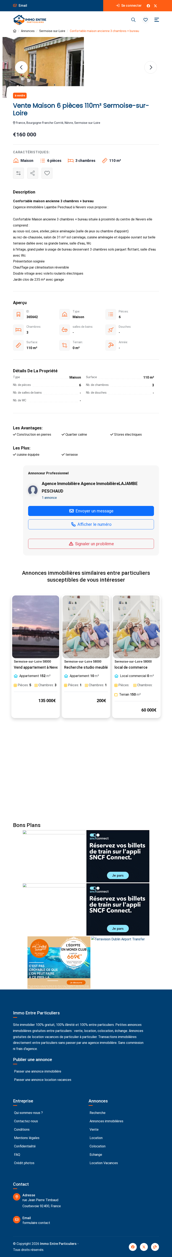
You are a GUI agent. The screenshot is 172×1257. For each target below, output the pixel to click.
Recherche (97, 1113)
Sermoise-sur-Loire (52, 31)
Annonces (28, 31)
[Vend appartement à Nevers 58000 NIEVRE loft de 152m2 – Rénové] (35, 626)
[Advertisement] (86, 772)
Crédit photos (23, 1163)
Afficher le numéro (94, 524)
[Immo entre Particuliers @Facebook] (148, 5)
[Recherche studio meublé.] (86, 626)
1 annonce (49, 498)
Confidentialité (24, 1146)
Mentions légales (26, 1138)
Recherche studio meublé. (86, 667)
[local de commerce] (136, 626)
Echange (95, 1155)
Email (22, 6)
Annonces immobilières (106, 1121)
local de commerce (131, 667)
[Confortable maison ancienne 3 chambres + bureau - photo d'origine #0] (43, 67)
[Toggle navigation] (156, 20)
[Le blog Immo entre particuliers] (155, 1247)
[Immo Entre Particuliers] (30, 19)
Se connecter (131, 6)
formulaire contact (36, 1223)
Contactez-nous (25, 1121)
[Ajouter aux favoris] (47, 173)
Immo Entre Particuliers (58, 1244)
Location (96, 1138)
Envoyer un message (93, 510)
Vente (94, 1130)
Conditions (21, 1130)
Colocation (97, 1146)
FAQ (16, 1155)
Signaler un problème (94, 543)
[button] (145, 20)
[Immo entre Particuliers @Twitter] (155, 5)
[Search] (133, 20)
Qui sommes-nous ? (28, 1113)
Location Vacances (103, 1163)
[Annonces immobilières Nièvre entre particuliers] (14, 31)
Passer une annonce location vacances (42, 1080)
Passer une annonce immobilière (37, 1071)
